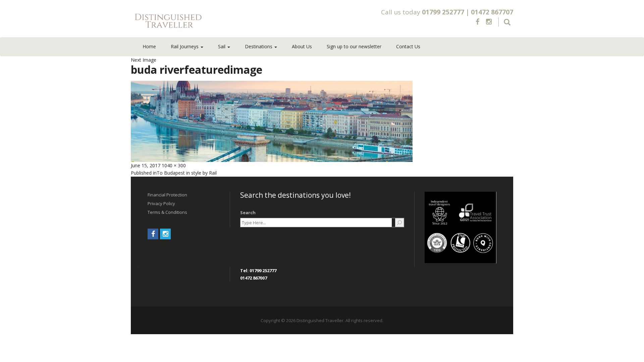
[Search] (399, 222)
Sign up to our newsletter (354, 46)
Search (248, 212)
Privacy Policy (161, 203)
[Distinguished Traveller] (207, 21)
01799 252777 (443, 12)
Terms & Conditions (167, 212)
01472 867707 (492, 12)
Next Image (143, 60)
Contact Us (408, 46)
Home (149, 46)
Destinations (259, 46)
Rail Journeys (185, 46)
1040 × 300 (174, 165)
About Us (302, 46)
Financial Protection (167, 195)
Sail (222, 46)
